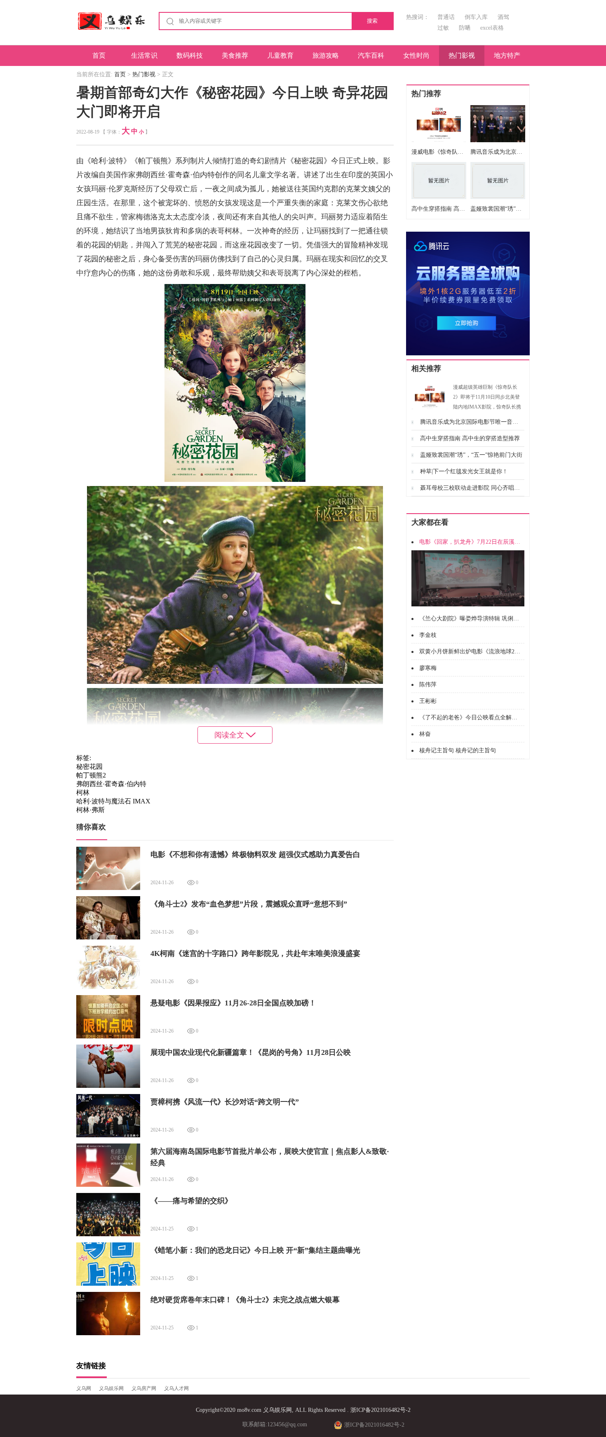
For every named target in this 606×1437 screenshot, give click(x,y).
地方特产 (507, 55)
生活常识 (144, 55)
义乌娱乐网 (111, 1388)
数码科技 (189, 55)
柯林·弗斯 (90, 809)
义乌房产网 (144, 1388)
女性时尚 (416, 55)
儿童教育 (280, 55)
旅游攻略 (325, 55)
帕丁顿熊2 (91, 775)
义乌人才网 (176, 1388)
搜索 (372, 21)
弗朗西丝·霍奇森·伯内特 (111, 783)
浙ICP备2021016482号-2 (380, 1410)
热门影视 (462, 55)
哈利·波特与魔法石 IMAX (113, 801)
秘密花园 (89, 766)
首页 (99, 55)
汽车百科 (371, 55)
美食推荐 (235, 55)
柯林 (82, 792)
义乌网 (83, 1388)
